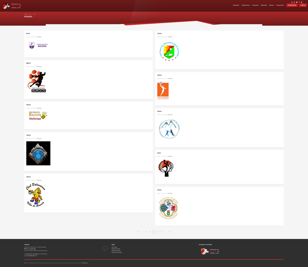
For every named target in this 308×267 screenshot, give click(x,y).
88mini (28, 63)
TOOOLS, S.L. (85, 263)
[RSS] (301, 2)
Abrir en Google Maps (30, 249)
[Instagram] (294, 2)
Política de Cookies (116, 250)
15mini (159, 75)
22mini (28, 177)
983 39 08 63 (36, 254)
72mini (28, 135)
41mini (159, 190)
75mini (28, 105)
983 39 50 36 (29, 254)
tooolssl (39, 36)
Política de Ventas (116, 249)
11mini (159, 33)
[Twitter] (297, 2)
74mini (159, 111)
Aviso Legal (114, 247)
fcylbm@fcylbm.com (32, 255)
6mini (28, 33)
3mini (159, 153)
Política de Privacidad (117, 252)
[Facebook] (299, 2)
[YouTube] (292, 2)
